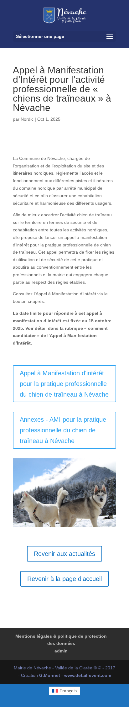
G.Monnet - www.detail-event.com (75, 675)
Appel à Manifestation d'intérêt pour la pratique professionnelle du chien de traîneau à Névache (64, 384)
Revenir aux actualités (64, 553)
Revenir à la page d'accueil (64, 578)
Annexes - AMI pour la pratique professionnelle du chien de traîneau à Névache (63, 430)
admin (61, 650)
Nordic (27, 119)
